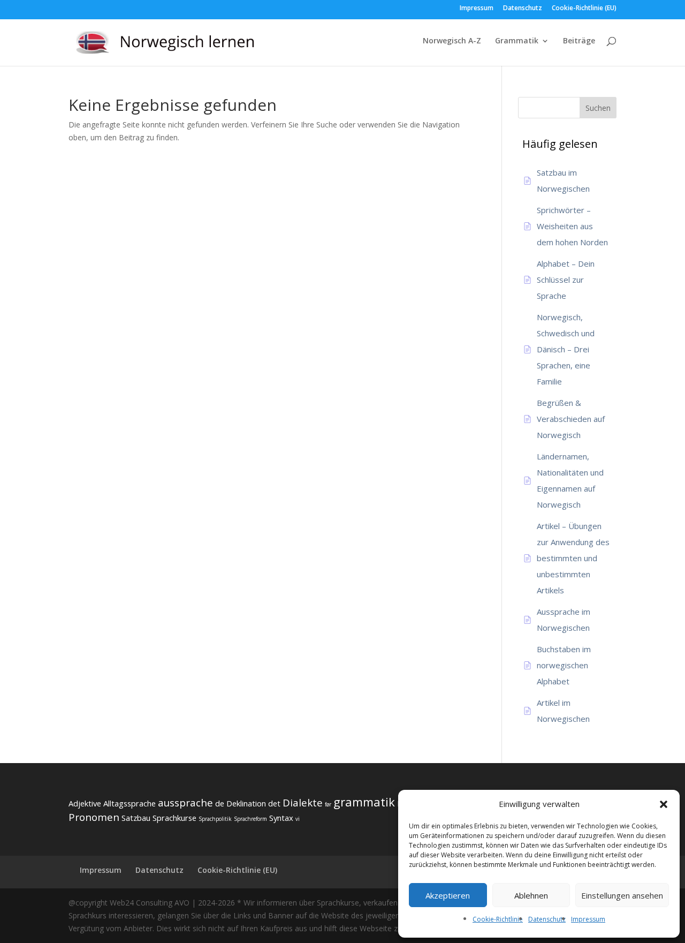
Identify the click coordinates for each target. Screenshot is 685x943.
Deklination (246, 803)
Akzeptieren (447, 895)
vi (297, 819)
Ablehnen (531, 895)
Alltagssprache (129, 803)
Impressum (588, 919)
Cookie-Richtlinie (498, 919)
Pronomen (93, 817)
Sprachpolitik (215, 819)
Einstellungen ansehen (622, 895)
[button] (663, 804)
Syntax (281, 817)
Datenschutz (547, 919)
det (274, 803)
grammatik (364, 802)
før (328, 804)
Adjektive (84, 803)
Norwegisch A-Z (452, 41)
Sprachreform (250, 819)
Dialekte (303, 803)
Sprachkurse (174, 817)
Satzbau (135, 817)
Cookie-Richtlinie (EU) (584, 8)
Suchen (598, 108)
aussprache (185, 803)
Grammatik (516, 41)
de (219, 803)
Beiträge (579, 41)
